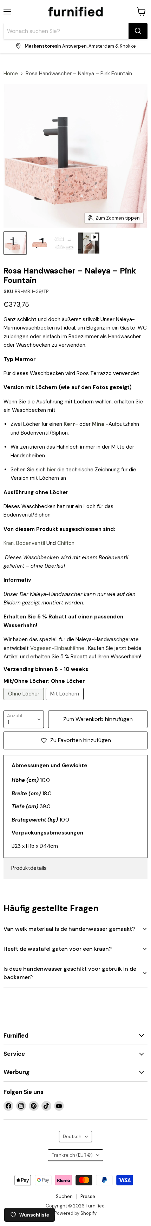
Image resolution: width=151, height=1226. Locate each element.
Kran (9, 543)
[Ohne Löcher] (25, 701)
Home (11, 74)
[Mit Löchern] (65, 701)
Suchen (64, 1196)
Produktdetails (29, 868)
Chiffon (65, 543)
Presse (87, 1196)
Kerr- (71, 424)
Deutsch (72, 1137)
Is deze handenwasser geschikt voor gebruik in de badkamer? (70, 973)
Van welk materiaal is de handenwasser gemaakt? (69, 929)
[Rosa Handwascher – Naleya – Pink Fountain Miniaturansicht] (15, 243)
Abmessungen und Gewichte (49, 765)
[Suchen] (138, 31)
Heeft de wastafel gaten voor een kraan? (58, 949)
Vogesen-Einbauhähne (57, 648)
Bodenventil (30, 543)
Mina (98, 424)
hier (51, 469)
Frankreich (72, 1155)
